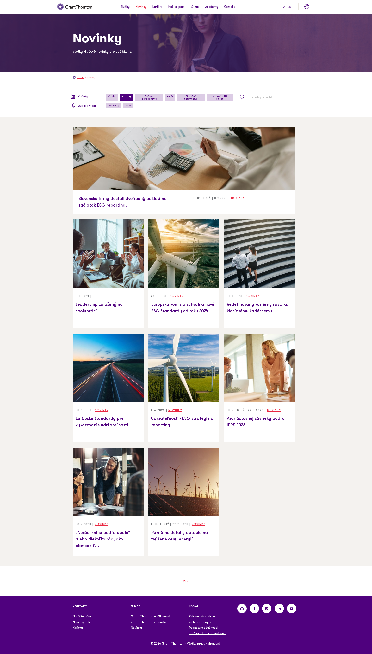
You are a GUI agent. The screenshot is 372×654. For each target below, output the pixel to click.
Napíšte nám (82, 616)
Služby (125, 7)
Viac (186, 581)
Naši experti (176, 7)
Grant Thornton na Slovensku (151, 616)
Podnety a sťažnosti (203, 627)
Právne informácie (202, 616)
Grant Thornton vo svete (148, 622)
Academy (211, 7)
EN (289, 6)
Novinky (140, 7)
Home (80, 77)
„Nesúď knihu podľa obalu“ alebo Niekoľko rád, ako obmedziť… (103, 539)
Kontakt (229, 7)
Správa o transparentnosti (207, 633)
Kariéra (157, 7)
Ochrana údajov (200, 622)
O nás (195, 7)
